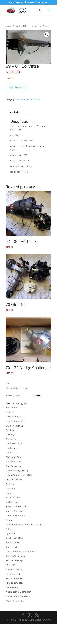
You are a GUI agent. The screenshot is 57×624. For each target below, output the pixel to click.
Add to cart (16, 87)
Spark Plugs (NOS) (14, 537)
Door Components (14, 466)
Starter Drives (12, 542)
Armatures (11, 412)
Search (37, 395)
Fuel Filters (11, 484)
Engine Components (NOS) (19, 475)
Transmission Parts (15, 569)
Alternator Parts (13, 407)
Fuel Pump (11, 488)
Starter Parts (12, 547)
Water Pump (12, 587)
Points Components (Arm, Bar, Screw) (24, 524)
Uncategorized (13, 574)
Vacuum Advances (15, 578)
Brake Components (15, 421)
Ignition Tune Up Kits (16, 506)
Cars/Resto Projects (15, 443)
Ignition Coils (12, 502)
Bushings (10, 434)
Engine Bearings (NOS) (17, 470)
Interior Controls (14, 511)
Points (9, 520)
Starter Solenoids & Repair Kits (21, 551)
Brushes (10, 430)
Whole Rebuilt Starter (16, 600)
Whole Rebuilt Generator (18, 596)
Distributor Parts (14, 461)
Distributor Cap (13, 457)
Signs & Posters (13, 533)
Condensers (11, 448)
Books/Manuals (13, 416)
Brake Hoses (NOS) (15, 425)
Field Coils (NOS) (14, 479)
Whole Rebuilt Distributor (24, 26)
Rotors (9, 529)
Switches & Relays (14, 560)
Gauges (9, 493)
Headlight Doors (13, 497)
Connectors (11, 452)
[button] (46, 34)
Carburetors (12, 439)
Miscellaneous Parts (15, 515)
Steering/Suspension (16, 556)
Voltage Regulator (14, 582)
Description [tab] (14, 112)
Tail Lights (11, 564)
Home (8, 26)
